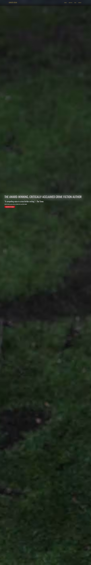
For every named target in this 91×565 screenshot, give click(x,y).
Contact (79, 2)
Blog (75, 2)
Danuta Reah (13, 2)
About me (70, 2)
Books (65, 2)
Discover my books (10, 207)
